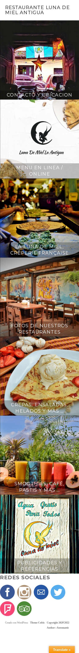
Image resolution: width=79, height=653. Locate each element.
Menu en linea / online (39, 171)
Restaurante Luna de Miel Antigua (37, 10)
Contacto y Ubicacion (39, 95)
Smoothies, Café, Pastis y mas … (39, 487)
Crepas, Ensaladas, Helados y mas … (39, 408)
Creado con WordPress (16, 622)
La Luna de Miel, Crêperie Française (39, 250)
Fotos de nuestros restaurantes (39, 329)
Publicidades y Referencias (39, 566)
